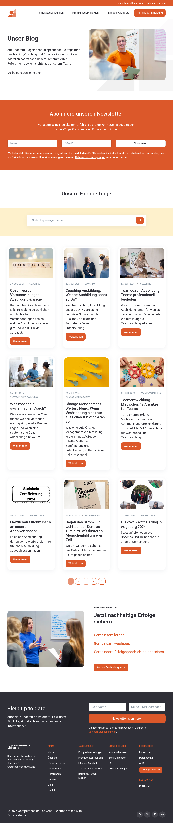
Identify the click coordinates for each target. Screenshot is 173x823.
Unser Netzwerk (56, 763)
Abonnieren (140, 143)
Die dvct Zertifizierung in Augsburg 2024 (141, 524)
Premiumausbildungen (90, 757)
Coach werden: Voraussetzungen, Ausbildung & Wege (26, 294)
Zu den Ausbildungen (109, 667)
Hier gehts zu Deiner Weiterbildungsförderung (141, 3)
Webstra (20, 815)
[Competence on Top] (11, 13)
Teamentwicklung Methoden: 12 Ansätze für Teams (139, 404)
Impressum (145, 752)
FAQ (111, 763)
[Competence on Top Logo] (18, 746)
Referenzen (54, 774)
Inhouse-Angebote (118, 12)
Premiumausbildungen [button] (85, 12)
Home (51, 752)
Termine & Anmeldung (150, 12)
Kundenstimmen (118, 752)
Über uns (52, 757)
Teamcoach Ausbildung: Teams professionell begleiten (140, 294)
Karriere (52, 779)
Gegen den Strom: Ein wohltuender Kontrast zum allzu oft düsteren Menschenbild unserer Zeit (84, 531)
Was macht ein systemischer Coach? (28, 406)
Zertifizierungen (117, 757)
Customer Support (119, 768)
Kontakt (52, 790)
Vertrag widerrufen (151, 769)
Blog (50, 784)
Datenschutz (146, 757)
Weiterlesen (20, 341)
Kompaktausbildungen (90, 752)
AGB (141, 763)
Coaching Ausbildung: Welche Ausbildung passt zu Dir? (86, 294)
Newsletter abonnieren (127, 718)
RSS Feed (144, 786)
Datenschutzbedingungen (90, 157)
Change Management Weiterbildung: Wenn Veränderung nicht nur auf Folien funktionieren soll (85, 413)
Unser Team (54, 768)
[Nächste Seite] (102, 581)
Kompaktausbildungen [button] (50, 12)
